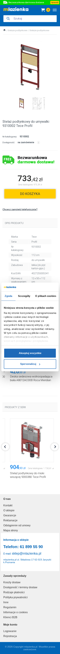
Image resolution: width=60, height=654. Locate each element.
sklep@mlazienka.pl (26, 553)
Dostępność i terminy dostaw (20, 587)
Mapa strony (10, 530)
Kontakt (7, 505)
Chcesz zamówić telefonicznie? (20, 209)
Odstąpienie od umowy (16, 525)
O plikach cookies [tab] (45, 296)
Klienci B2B (10, 617)
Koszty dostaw (11, 582)
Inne (5, 602)
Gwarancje (9, 515)
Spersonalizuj (28, 363)
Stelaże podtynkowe (17, 30)
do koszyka (30, 194)
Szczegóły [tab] (24, 296)
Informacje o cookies (15, 612)
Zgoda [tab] (8, 296)
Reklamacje (10, 520)
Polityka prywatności (15, 597)
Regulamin (9, 607)
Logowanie (9, 631)
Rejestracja (10, 636)
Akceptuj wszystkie (30, 353)
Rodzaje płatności (14, 592)
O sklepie (8, 510)
